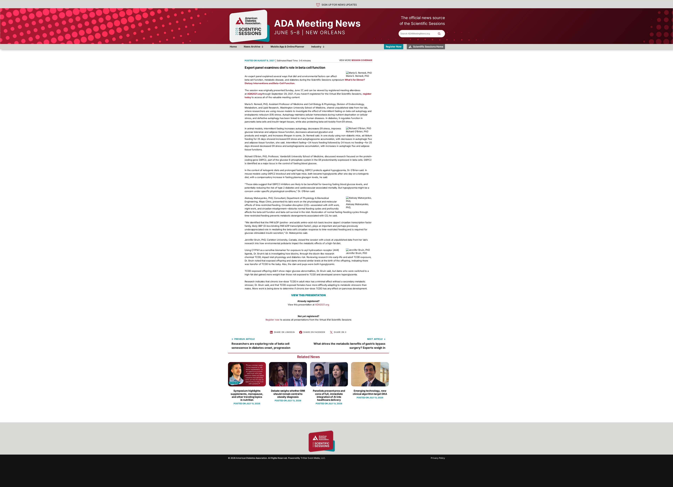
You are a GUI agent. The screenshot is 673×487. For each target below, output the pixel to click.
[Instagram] (346, 441)
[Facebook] (340, 441)
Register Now (394, 46)
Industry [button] (316, 46)
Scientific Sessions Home (428, 46)
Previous (239, 339)
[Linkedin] (352, 441)
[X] (358, 441)
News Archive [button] (252, 46)
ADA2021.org (322, 304)
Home (233, 46)
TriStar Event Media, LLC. (313, 458)
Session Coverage (361, 60)
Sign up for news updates (339, 4)
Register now (273, 319)
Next (370, 339)
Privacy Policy (438, 458)
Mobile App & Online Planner (287, 46)
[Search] (441, 33)
